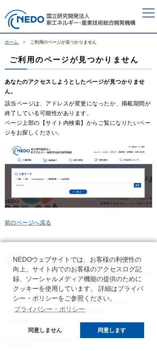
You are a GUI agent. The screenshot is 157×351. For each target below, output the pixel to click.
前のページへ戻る (28, 222)
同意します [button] (112, 330)
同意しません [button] (45, 330)
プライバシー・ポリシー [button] (49, 309)
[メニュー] (149, 13)
